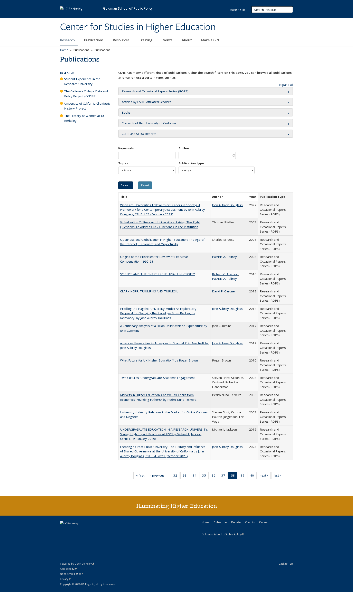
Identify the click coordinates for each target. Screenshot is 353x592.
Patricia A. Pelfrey (224, 257)
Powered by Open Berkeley (77, 563)
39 (244, 476)
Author (184, 148)
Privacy (65, 579)
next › (265, 476)
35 (205, 476)
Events (167, 40)
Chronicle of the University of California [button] (149, 123)
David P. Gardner (224, 291)
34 (196, 476)
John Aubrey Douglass (227, 205)
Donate (236, 522)
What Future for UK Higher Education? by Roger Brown (159, 360)
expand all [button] (286, 85)
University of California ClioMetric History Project (87, 105)
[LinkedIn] (71, 530)
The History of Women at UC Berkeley (84, 118)
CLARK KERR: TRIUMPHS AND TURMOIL (149, 291)
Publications (94, 40)
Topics (123, 163)
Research (68, 40)
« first (141, 476)
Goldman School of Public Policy (128, 8)
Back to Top (286, 563)
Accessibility (68, 569)
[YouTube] (79, 530)
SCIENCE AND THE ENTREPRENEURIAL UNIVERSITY (157, 274)
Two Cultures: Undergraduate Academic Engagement (157, 378)
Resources (121, 40)
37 (224, 476)
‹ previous (158, 476)
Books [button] (126, 112)
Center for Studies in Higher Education (138, 27)
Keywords (126, 148)
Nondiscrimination (72, 574)
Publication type (191, 163)
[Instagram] (87, 530)
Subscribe (220, 522)
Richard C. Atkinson (225, 274)
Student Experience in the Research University (82, 81)
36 (215, 476)
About (187, 40)
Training (146, 40)
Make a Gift (210, 40)
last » (279, 476)
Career (263, 522)
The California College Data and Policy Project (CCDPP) (86, 93)
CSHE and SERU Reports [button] (139, 134)
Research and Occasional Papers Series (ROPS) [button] (155, 91)
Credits (250, 522)
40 (253, 476)
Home (64, 50)
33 (186, 476)
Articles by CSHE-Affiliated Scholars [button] (146, 102)
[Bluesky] (95, 530)
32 (176, 476)
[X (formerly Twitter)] (63, 530)
